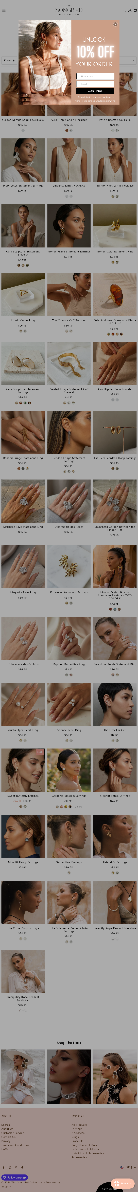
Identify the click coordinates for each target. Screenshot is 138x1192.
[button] (115, 24)
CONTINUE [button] (95, 90)
